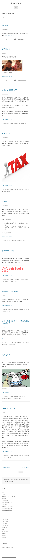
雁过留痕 (19, 342)
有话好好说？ (7, 49)
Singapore (4, 398)
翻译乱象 (5, 25)
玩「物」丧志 (5, 531)
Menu (16, 7)
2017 (29, 189)
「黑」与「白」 (5, 525)
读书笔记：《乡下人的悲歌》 (9, 496)
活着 (15, 39)
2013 (10, 547)
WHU (26, 309)
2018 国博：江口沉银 (7, 508)
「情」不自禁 (5, 521)
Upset (3, 494)
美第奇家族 (4, 504)
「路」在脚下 (17, 279)
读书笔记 (4, 533)
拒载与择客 (6, 355)
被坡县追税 (6, 133)
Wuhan (9, 398)
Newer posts (26, 467)
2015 (26, 189)
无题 (3, 492)
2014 (23, 189)
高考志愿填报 (5, 500)
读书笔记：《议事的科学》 (8, 506)
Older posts (6, 467)
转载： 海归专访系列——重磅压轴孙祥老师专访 (15, 322)
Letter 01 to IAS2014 (9, 408)
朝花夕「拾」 (5, 527)
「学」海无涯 (5, 520)
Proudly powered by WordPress (9, 557)
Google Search (5, 547)
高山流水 (4, 537)
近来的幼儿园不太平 (9, 90)
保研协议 (5, 201)
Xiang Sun (16, 3)
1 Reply (3, 53)
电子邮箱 (4, 498)
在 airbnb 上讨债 (8, 251)
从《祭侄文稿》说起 (7, 510)
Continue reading (10, 35)
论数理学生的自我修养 (10, 291)
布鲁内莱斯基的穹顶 (7, 502)
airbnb (6, 281)
